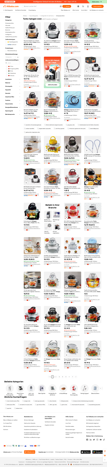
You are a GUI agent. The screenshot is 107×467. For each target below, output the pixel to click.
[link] (105, 451)
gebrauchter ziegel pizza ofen (33, 132)
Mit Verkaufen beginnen (92, 423)
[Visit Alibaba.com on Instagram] (97, 440)
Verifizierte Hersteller (50, 422)
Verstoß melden (70, 437)
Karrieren (5, 429)
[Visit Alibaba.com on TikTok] (104, 440)
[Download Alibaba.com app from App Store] (86, 452)
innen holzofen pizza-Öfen (13, 401)
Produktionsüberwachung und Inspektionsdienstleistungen (32, 433)
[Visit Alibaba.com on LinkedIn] (91, 440)
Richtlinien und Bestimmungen (32, 437)
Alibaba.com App (74, 452)
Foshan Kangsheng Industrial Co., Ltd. (32, 163)
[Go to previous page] (49, 376)
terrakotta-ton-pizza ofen (26, 404)
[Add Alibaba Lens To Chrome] (29, 452)
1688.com (34, 459)
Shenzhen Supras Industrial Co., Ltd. (92, 48)
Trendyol (70, 459)
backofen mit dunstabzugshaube (33, 124)
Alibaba (25, 15)
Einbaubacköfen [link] (60, 15)
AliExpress (28, 459)
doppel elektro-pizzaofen (45, 128)
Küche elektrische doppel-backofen (54, 124)
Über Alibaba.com (8, 416)
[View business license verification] (68, 464)
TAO (65, 459)
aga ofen (9, 408)
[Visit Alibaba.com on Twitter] (94, 440)
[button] (61, 6)
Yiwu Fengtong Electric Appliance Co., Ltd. (92, 116)
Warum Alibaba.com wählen (10, 420)
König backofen (64, 401)
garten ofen (64, 404)
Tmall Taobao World (44, 459)
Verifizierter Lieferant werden (93, 429)
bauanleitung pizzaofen (94, 404)
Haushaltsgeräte (33, 15)
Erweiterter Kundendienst (30, 429)
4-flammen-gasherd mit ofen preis (77, 128)
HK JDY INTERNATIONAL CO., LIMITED (32, 48)
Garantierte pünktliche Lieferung (32, 426)
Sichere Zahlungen (29, 420)
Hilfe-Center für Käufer (71, 420)
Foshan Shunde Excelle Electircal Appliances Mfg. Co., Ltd (52, 48)
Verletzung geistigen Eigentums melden (74, 433)
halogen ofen (27, 401)
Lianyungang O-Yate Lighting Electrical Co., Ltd (72, 84)
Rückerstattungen (70, 429)
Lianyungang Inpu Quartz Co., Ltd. (72, 119)
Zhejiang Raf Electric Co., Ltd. (91, 84)
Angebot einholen (49, 425)
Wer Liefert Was (78, 459)
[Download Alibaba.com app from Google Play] (98, 452)
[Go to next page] (75, 376)
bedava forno (19, 408)
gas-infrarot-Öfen (41, 404)
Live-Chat (68, 423)
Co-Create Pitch (7, 423)
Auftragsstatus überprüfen (93, 426)
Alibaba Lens (6, 452)
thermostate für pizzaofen (78, 404)
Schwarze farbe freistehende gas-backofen (83, 401)
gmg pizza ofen (71, 124)
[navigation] (12, 196)
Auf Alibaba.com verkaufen (93, 420)
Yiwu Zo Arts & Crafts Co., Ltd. (31, 86)
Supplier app (42, 452)
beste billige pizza (94, 128)
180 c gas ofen (53, 404)
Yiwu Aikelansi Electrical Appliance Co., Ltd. (32, 116)
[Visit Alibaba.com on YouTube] (101, 440)
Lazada (52, 459)
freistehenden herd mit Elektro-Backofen (89, 124)
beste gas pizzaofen (39, 401)
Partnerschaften (90, 432)
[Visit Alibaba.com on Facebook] (87, 440)
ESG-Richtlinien (7, 426)
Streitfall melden (70, 426)
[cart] (83, 6)
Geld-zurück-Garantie (29, 423)
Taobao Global (59, 459)
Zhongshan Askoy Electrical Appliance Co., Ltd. (52, 118)
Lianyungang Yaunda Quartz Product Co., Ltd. (92, 161)
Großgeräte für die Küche (47, 15)
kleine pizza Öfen (11, 404)
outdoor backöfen (30, 128)
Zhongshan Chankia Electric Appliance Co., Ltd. (72, 163)
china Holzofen (52, 401)
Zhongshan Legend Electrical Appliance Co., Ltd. (72, 51)
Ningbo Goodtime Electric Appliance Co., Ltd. (52, 161)
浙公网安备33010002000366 (81, 464)
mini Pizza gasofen (60, 128)
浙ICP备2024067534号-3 (96, 464)
